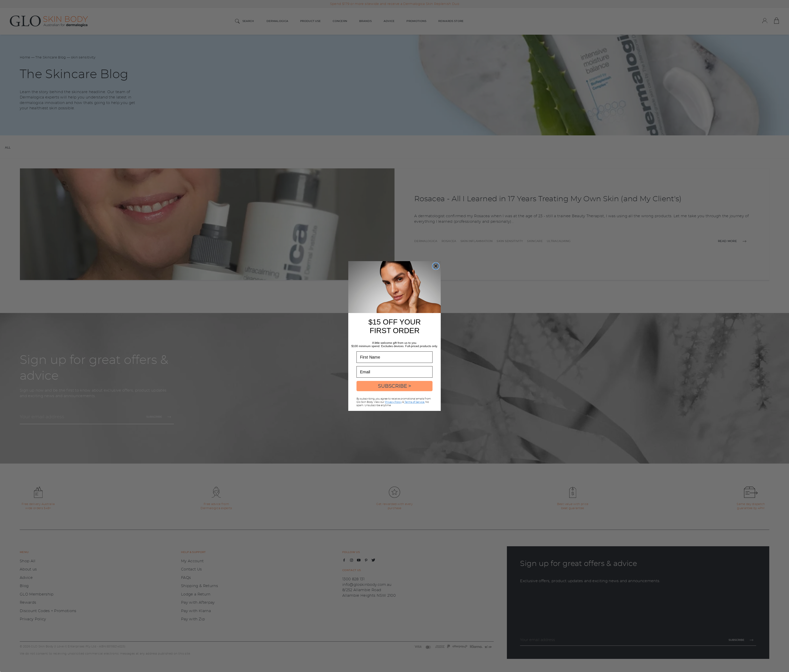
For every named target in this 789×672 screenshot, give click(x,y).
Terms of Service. (414, 402)
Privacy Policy (393, 402)
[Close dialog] (436, 266)
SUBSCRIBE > (394, 386)
